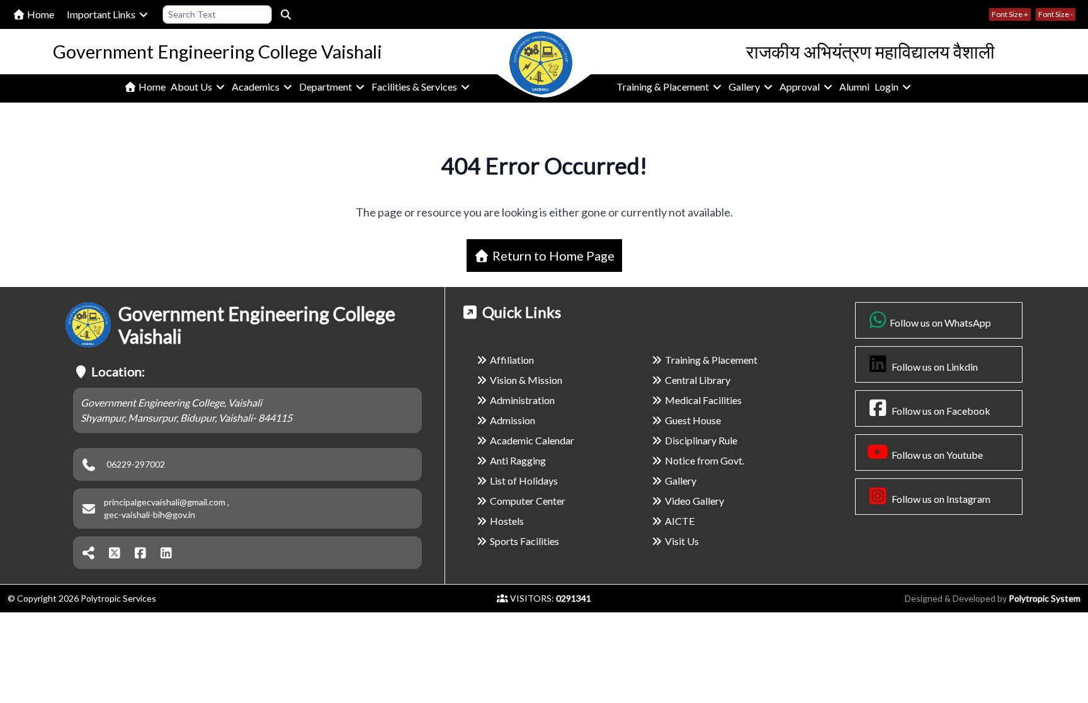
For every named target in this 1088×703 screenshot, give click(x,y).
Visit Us (682, 541)
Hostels (507, 521)
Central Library (697, 380)
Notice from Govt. (704, 460)
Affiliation (512, 360)
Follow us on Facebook (940, 411)
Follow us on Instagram (940, 499)
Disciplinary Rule (701, 440)
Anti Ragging (518, 460)
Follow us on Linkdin (934, 367)
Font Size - (1055, 14)
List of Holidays (524, 480)
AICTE (679, 521)
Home (39, 14)
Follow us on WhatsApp (940, 323)
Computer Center (527, 501)
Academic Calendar (532, 440)
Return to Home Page (552, 255)
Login (887, 87)
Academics (256, 87)
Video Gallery (694, 501)
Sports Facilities (524, 541)
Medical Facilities (703, 400)
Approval (800, 87)
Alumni (854, 87)
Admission (512, 420)
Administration (522, 400)
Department (326, 87)
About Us (192, 87)
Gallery (745, 87)
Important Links (102, 14)
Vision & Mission (526, 380)
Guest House (693, 420)
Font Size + (1010, 14)
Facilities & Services (415, 87)
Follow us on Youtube (936, 455)
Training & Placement (663, 87)
